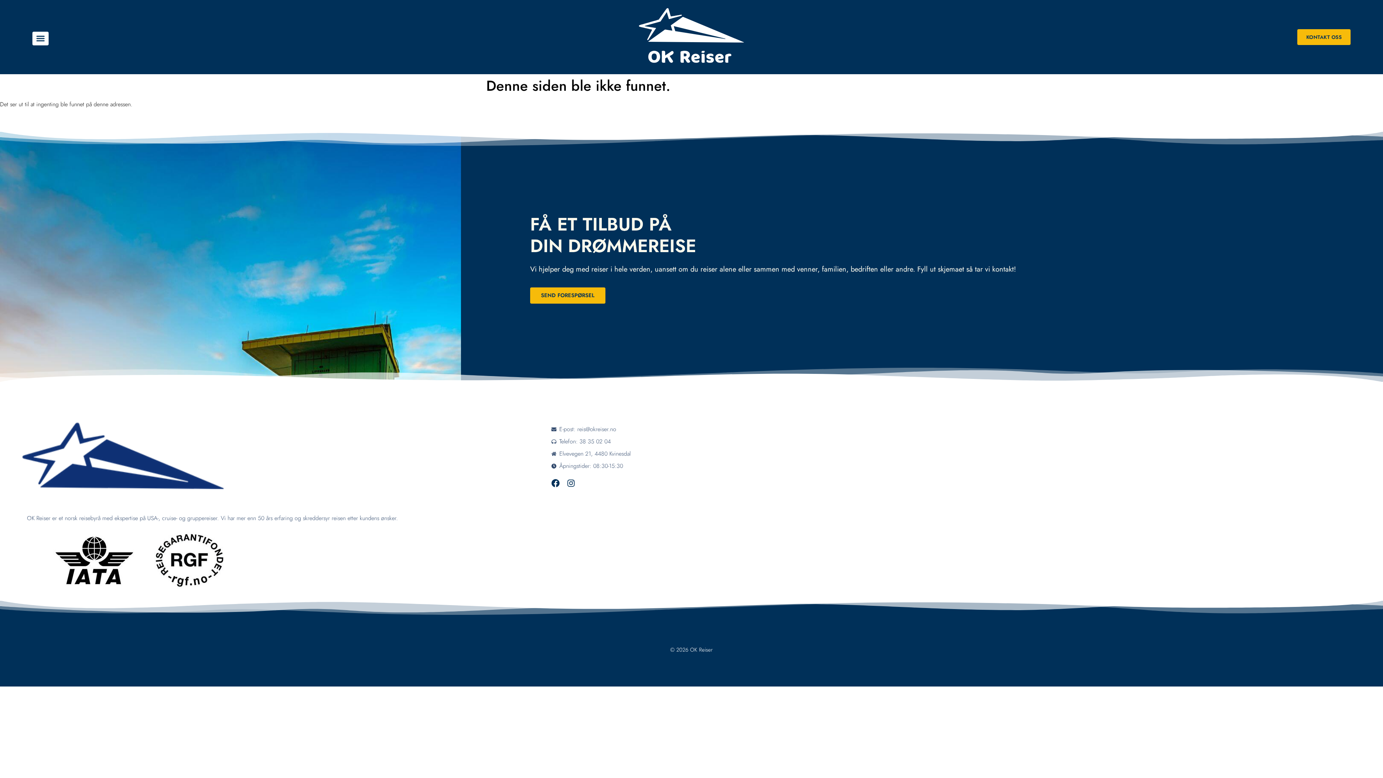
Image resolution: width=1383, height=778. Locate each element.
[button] (40, 38)
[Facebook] (555, 483)
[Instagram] (571, 483)
